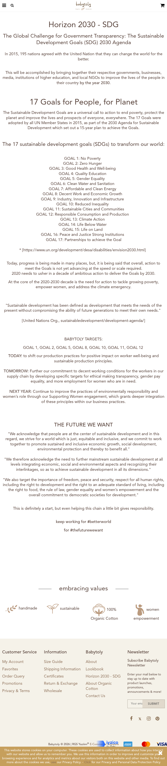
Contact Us (95, 696)
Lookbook (95, 669)
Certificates (54, 676)
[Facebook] (131, 718)
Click (87, 762)
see (53, 762)
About (91, 662)
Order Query (13, 676)
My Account (12, 662)
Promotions (12, 684)
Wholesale (53, 691)
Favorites (10, 669)
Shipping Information (62, 669)
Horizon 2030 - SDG (103, 676)
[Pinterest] (157, 718)
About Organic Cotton (99, 686)
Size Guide (53, 662)
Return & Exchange (61, 684)
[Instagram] (148, 718)
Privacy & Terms (16, 691)
